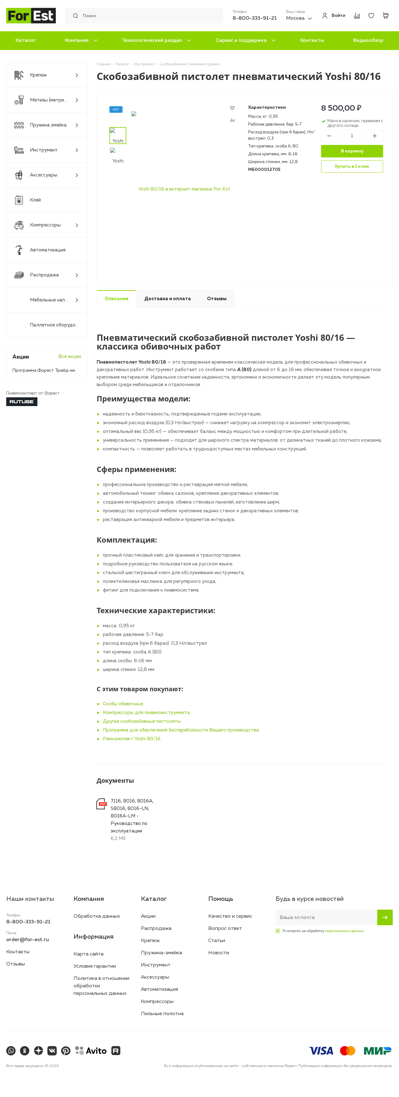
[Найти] (74, 15)
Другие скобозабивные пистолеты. (142, 721)
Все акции (69, 356)
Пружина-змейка (161, 953)
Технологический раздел (152, 40)
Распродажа (156, 928)
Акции (148, 916)
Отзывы (15, 964)
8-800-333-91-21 (255, 18)
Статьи (216, 940)
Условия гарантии (95, 966)
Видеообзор (368, 40)
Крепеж (150, 940)
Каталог (26, 40)
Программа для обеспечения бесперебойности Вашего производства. (181, 730)
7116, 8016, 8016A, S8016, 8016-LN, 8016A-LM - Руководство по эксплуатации (132, 816)
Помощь (220, 899)
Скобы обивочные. (123, 704)
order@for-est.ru (27, 939)
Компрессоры (157, 1001)
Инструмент (156, 965)
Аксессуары (155, 977)
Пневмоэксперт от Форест (33, 393)
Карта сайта (88, 954)
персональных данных (344, 931)
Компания (77, 40)
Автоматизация (159, 989)
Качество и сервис (230, 916)
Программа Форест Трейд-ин (43, 370)
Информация (93, 937)
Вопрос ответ (225, 928)
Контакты (312, 40)
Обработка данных (97, 916)
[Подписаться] (385, 917)
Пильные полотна (162, 1013)
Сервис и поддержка (241, 40)
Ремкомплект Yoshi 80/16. (132, 739)
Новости (218, 953)
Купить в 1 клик (352, 166)
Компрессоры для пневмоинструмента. (147, 712)
